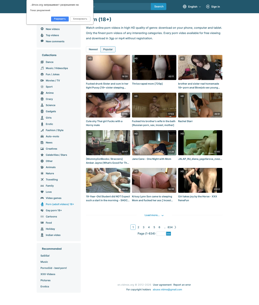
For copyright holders (138, 289)
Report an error (182, 284)
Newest (93, 49)
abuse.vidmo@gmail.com (167, 289)
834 (170, 227)
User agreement (162, 284)
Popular (108, 49)
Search (159, 6)
